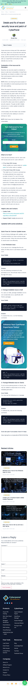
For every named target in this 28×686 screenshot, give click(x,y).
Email (13, 140)
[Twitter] (7, 603)
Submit (14, 146)
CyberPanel (12, 11)
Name (3, 564)
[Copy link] (20, 683)
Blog (7, 11)
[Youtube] (11, 603)
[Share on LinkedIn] (12, 683)
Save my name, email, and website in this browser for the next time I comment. (12, 583)
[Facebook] (5, 603)
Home (2, 11)
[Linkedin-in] (9, 603)
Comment (4, 545)
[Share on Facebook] (16, 683)
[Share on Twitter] (8, 683)
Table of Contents (7, 45)
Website (3, 575)
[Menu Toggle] (25, 7)
